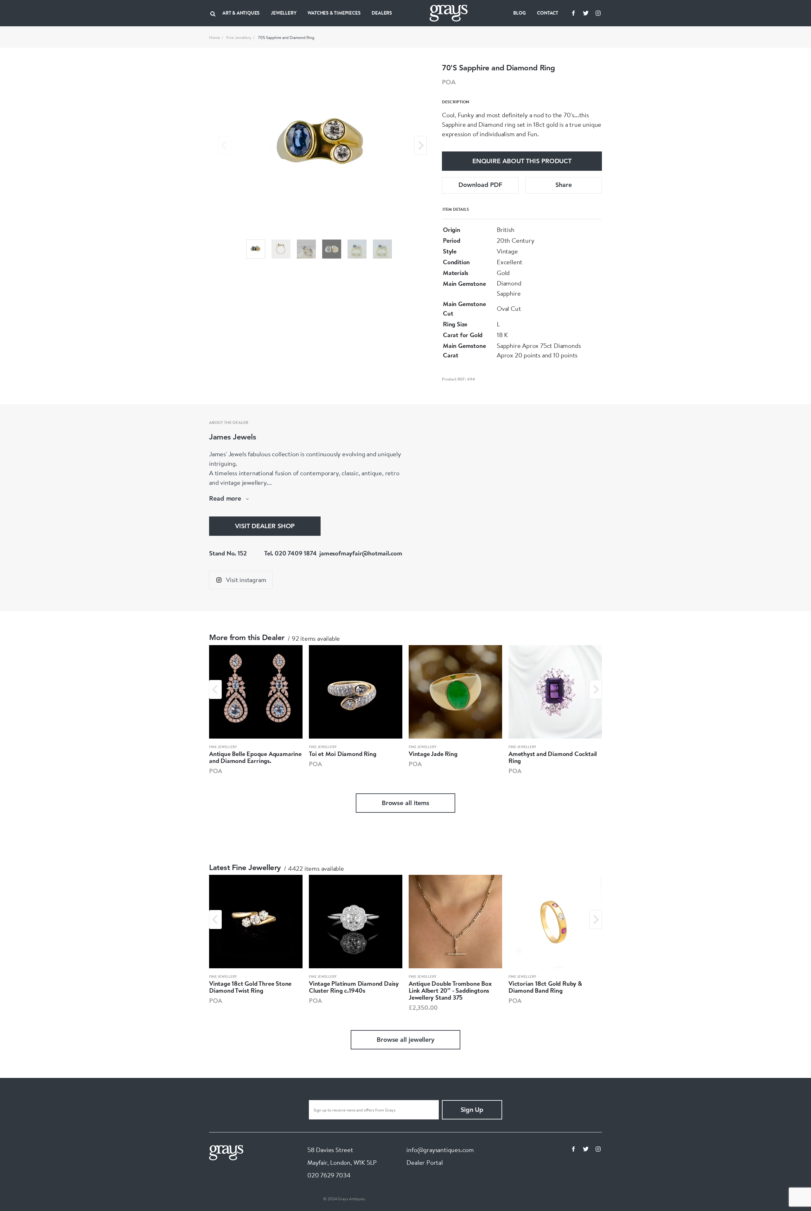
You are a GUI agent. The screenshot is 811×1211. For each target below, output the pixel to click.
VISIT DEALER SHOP (265, 526)
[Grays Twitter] (586, 13)
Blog (519, 13)
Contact (547, 13)
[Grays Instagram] (598, 13)
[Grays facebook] (573, 13)
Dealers (382, 13)
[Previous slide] (224, 145)
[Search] (213, 13)
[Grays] (226, 1152)
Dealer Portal (424, 1162)
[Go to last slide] (215, 689)
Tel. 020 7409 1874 (290, 553)
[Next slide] (420, 145)
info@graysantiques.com (440, 1149)
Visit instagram (246, 579)
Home (214, 37)
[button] (255, 249)
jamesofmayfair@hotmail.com (360, 553)
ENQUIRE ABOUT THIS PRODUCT (522, 161)
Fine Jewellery (239, 37)
